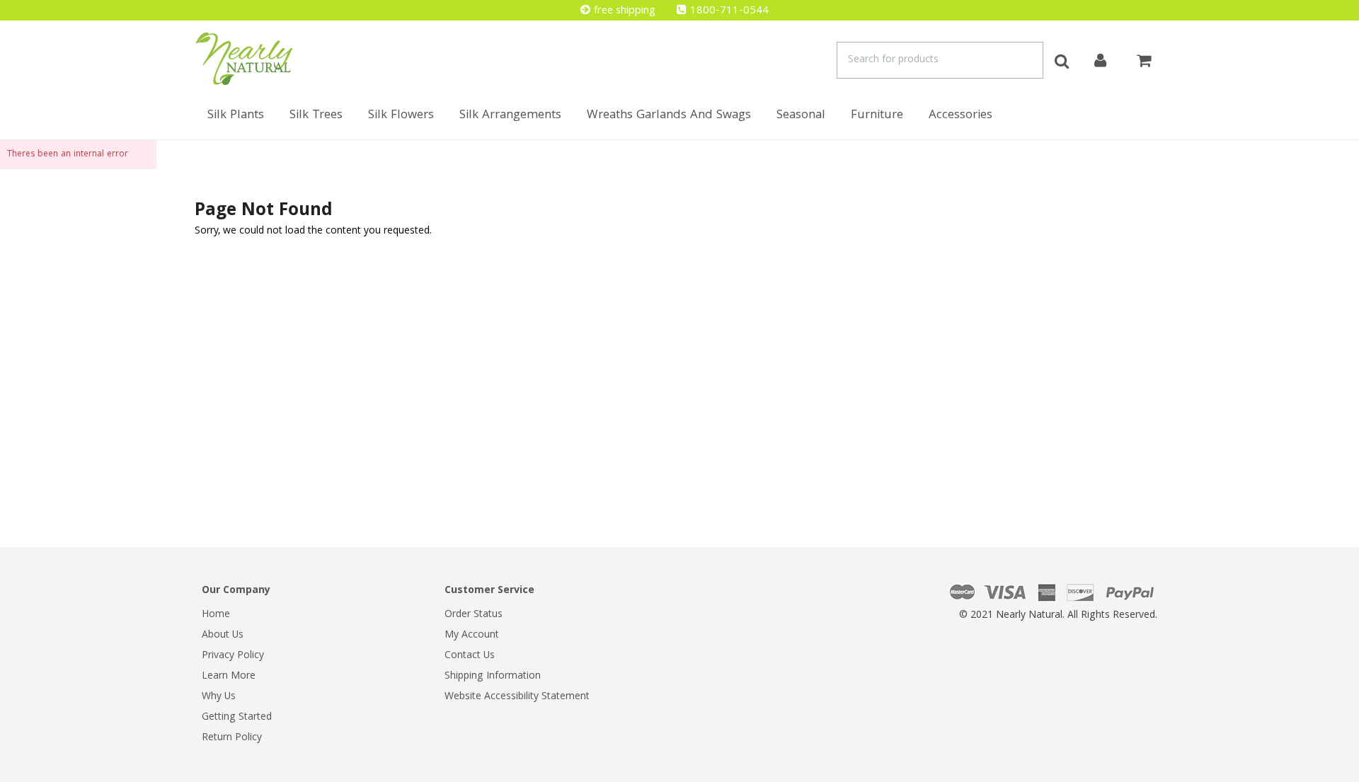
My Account (472, 635)
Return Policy (232, 738)
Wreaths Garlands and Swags (669, 115)
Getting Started (237, 717)
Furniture (877, 115)
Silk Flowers (401, 115)
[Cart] (1143, 58)
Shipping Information (493, 676)
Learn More (229, 676)
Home (216, 614)
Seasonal (800, 115)
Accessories (960, 115)
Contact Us (470, 656)
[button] (1358, 775)
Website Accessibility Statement (517, 697)
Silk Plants (235, 115)
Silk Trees (316, 115)
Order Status (474, 614)
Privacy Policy (233, 656)
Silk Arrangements (510, 115)
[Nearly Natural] (244, 58)
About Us (222, 635)
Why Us (219, 697)
